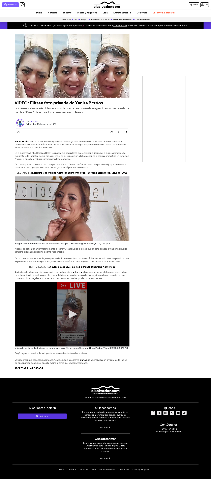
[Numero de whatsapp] (172, 414)
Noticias (52, 12)
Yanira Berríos (22, 141)
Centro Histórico (143, 19)
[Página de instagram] (165, 414)
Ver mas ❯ (105, 427)
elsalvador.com (120, 25)
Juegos (84, 19)
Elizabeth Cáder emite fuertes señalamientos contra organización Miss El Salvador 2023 (79, 172)
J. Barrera (34, 121)
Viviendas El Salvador (122, 19)
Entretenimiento (122, 12)
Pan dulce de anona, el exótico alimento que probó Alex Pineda (81, 266)
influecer (77, 272)
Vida (105, 12)
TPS (76, 19)
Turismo (67, 12)
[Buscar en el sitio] (22, 4)
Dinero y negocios (87, 12)
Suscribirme (42, 416)
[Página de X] (159, 414)
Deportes (142, 12)
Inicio (39, 12)
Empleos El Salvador (100, 19)
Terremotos (66, 19)
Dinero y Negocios (141, 469)
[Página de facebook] (153, 414)
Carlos (83, 360)
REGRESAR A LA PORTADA (29, 368)
